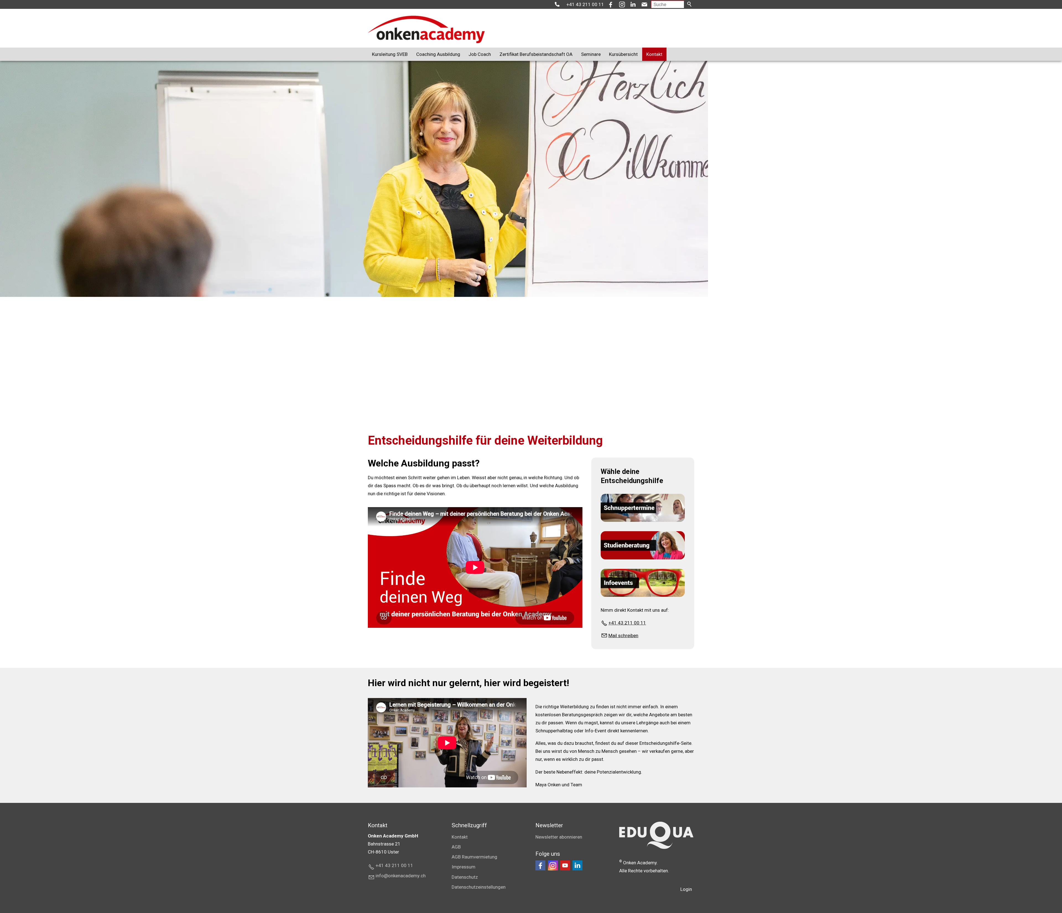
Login (686, 889)
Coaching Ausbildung (438, 54)
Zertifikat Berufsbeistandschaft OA (535, 54)
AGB (456, 847)
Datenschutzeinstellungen (479, 887)
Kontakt (654, 54)
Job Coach (479, 54)
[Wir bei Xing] (577, 865)
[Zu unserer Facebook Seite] (540, 865)
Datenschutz (465, 877)
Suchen (689, 4)
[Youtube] (565, 865)
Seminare (591, 54)
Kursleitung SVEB (390, 54)
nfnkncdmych (401, 875)
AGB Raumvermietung (474, 857)
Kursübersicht (623, 54)
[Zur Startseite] (426, 29)
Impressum (463, 867)
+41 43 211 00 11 (585, 4)
